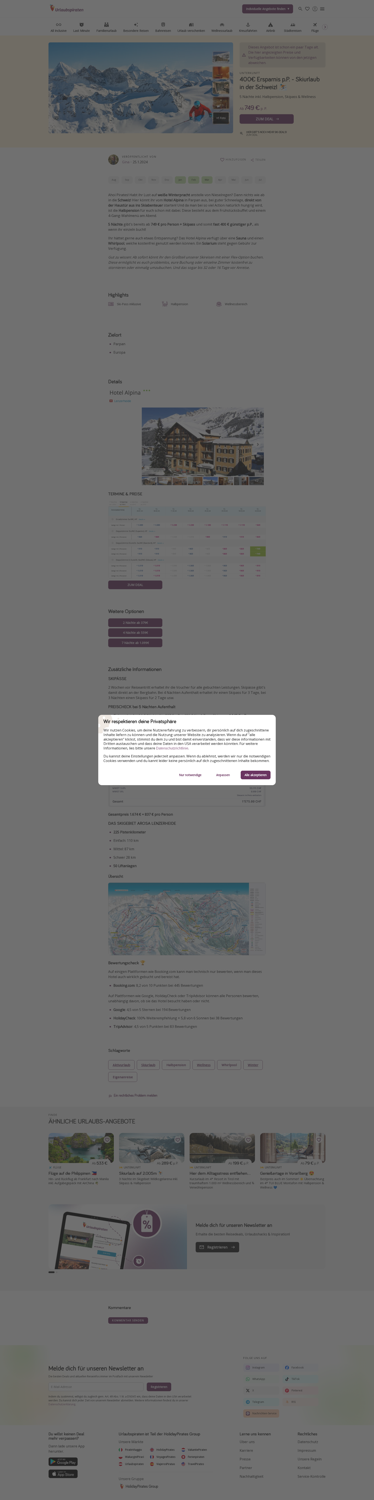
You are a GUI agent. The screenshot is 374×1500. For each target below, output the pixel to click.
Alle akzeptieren (256, 775)
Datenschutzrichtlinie (172, 748)
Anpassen (223, 775)
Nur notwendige (190, 775)
